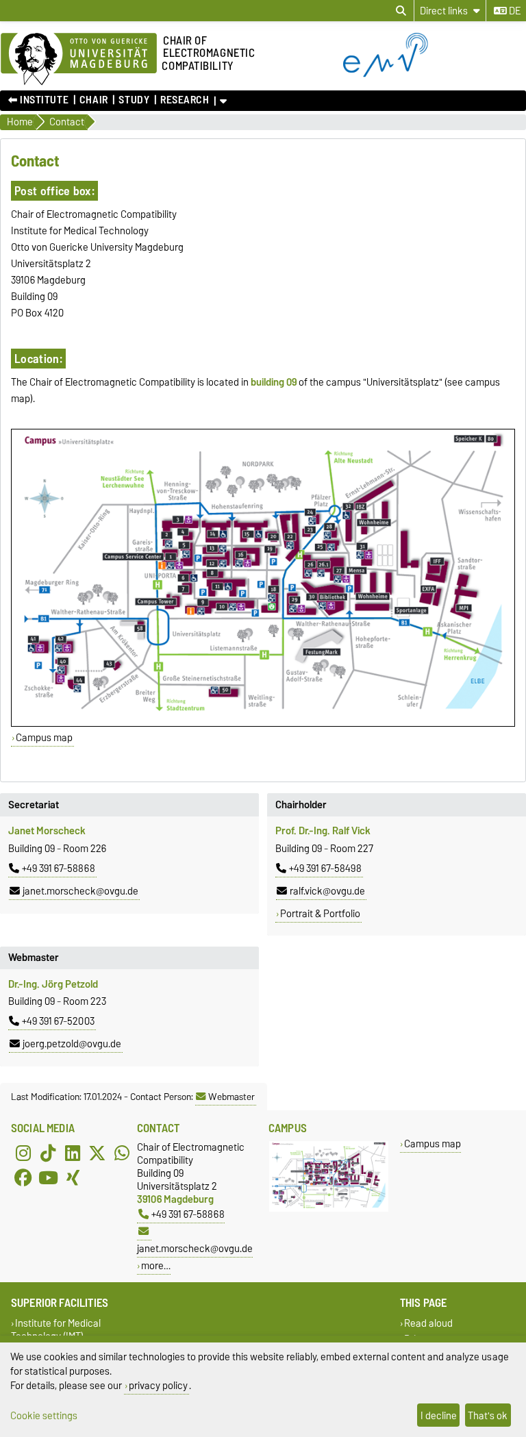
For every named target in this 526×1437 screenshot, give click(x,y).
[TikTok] (48, 1152)
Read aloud (428, 1323)
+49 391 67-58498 (325, 868)
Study (133, 100)
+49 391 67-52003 (58, 1021)
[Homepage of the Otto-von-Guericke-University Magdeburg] (79, 59)
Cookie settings (43, 1415)
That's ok (488, 1415)
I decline (439, 1415)
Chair (93, 100)
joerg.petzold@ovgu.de (72, 1044)
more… (156, 1265)
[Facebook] (23, 1177)
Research (184, 100)
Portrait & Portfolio (320, 913)
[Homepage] (434, 74)
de (514, 11)
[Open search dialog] (401, 11)
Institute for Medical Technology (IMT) (56, 1329)
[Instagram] (23, 1152)
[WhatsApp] (122, 1152)
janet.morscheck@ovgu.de (80, 891)
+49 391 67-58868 (58, 868)
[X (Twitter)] (97, 1152)
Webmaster (231, 1096)
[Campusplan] (263, 578)
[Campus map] (328, 1208)
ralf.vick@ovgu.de (327, 891)
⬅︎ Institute (38, 100)
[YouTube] (48, 1177)
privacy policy (158, 1385)
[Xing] (72, 1177)
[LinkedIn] (72, 1152)
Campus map (44, 737)
